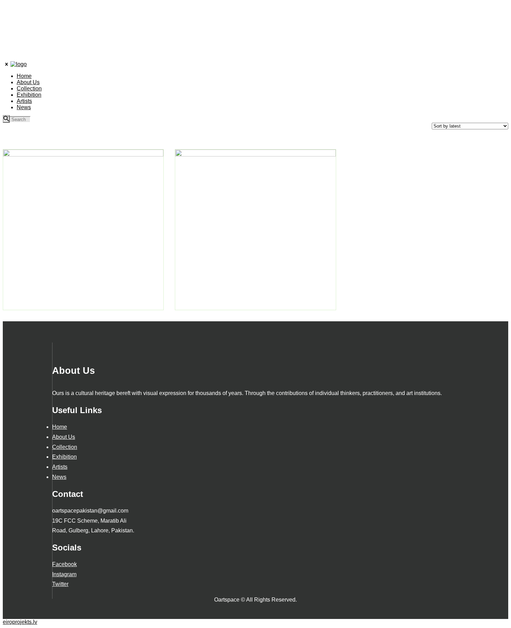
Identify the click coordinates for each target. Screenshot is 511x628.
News (59, 477)
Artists (59, 467)
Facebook (64, 564)
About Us (63, 437)
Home (59, 427)
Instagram (64, 574)
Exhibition (64, 457)
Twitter (60, 584)
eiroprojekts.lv (20, 622)
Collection (64, 447)
